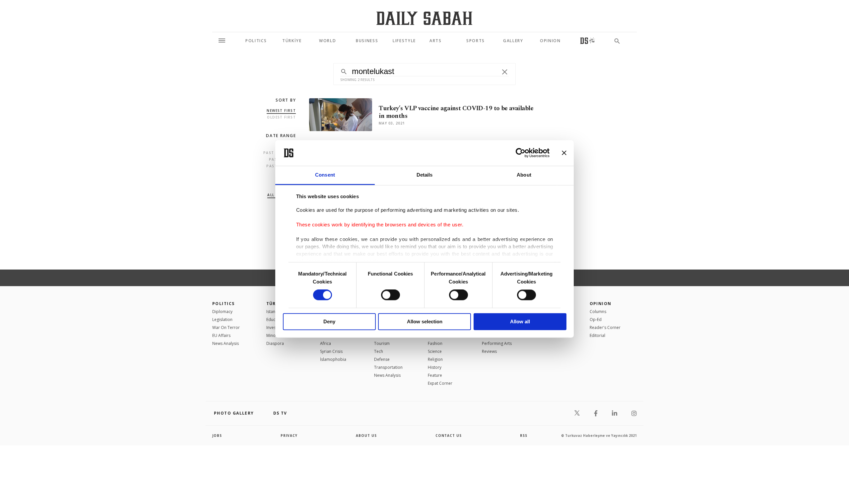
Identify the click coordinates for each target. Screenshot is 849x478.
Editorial (597, 335)
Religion (435, 359)
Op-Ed (596, 319)
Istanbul (273, 311)
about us (366, 435)
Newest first (281, 110)
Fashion (435, 343)
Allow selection (424, 321)
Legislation (222, 319)
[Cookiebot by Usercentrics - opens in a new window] (520, 153)
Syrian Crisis (331, 351)
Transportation (388, 367)
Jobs (217, 435)
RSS (523, 435)
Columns (598, 311)
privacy (289, 435)
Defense (382, 359)
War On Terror (226, 327)
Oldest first (281, 117)
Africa (325, 343)
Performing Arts (497, 343)
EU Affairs (221, 335)
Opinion (601, 303)
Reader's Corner (605, 327)
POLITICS (223, 303)
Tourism (382, 343)
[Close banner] (564, 153)
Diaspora (275, 343)
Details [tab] (425, 175)
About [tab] (524, 175)
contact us (448, 435)
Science (435, 351)
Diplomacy (222, 311)
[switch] (390, 295)
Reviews (489, 351)
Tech (378, 351)
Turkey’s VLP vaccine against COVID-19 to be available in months (456, 112)
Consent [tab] (325, 175)
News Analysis (225, 343)
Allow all (520, 321)
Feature (435, 375)
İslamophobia (333, 359)
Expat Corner (440, 383)
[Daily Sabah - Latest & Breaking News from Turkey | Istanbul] (424, 18)
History (434, 367)
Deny (329, 321)
